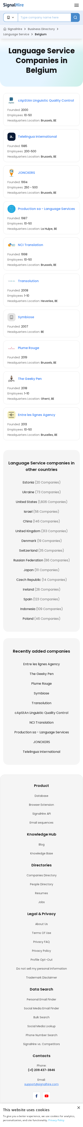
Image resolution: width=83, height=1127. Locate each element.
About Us (41, 924)
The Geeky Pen (30, 378)
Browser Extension (41, 805)
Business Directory (41, 29)
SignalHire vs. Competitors (41, 1044)
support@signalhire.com (41, 1084)
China (27, 521)
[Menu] (77, 5)
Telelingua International (37, 136)
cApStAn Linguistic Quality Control (46, 100)
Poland (28, 618)
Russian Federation (28, 560)
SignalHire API (41, 814)
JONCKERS (26, 172)
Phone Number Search (41, 1035)
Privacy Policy (41, 951)
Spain (28, 599)
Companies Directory (42, 875)
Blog (42, 844)
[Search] (75, 17)
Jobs (41, 902)
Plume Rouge (28, 348)
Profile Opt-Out (42, 960)
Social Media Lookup (41, 1026)
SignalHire (15, 29)
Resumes (41, 893)
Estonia (28, 482)
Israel (28, 511)
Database (41, 796)
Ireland (28, 589)
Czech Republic (28, 579)
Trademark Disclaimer (41, 978)
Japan (29, 570)
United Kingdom (27, 531)
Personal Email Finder (41, 999)
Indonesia (27, 609)
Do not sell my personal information (41, 969)
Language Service (16, 34)
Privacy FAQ (41, 942)
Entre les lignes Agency (36, 415)
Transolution (28, 281)
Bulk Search (41, 1017)
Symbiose (26, 317)
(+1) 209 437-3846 (41, 1070)
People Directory (41, 884)
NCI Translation (30, 245)
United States (26, 502)
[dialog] (41, 1115)
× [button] (78, 1107)
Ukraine (28, 492)
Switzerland (28, 550)
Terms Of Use (41, 933)
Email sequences (41, 823)
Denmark (28, 540)
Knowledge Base (41, 853)
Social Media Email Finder (41, 1008)
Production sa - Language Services (46, 208)
